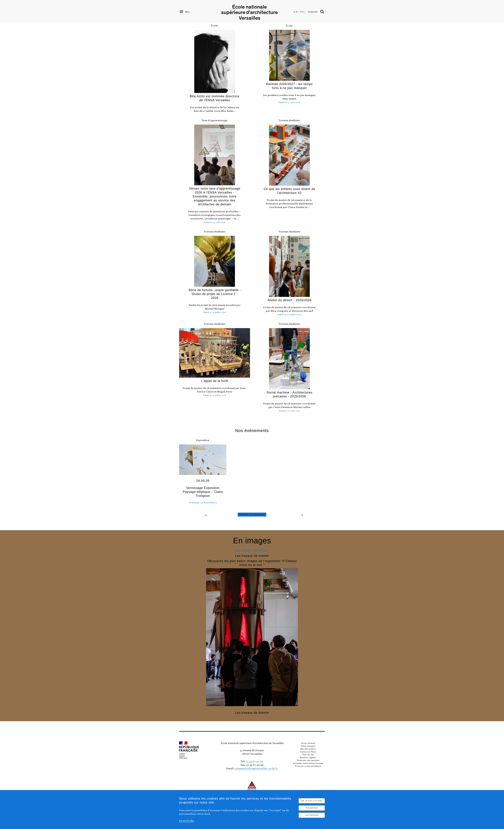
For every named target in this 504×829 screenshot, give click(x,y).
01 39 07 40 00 (255, 761)
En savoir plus (186, 820)
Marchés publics (308, 749)
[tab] (252, 550)
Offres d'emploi (308, 746)
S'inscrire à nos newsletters (308, 766)
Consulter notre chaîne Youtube (308, 763)
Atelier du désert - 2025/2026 (289, 300)
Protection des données (308, 760)
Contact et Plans (308, 752)
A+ (297, 12)
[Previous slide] (206, 515)
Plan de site (308, 755)
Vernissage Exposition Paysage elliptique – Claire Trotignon (203, 491)
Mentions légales (308, 757)
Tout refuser (312, 815)
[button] (322, 737)
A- (294, 12)
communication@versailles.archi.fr (256, 768)
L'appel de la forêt (214, 381)
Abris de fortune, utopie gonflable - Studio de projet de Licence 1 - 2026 (214, 294)
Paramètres (312, 808)
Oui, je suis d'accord (311, 801)
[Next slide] (302, 515)
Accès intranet (308, 743)
